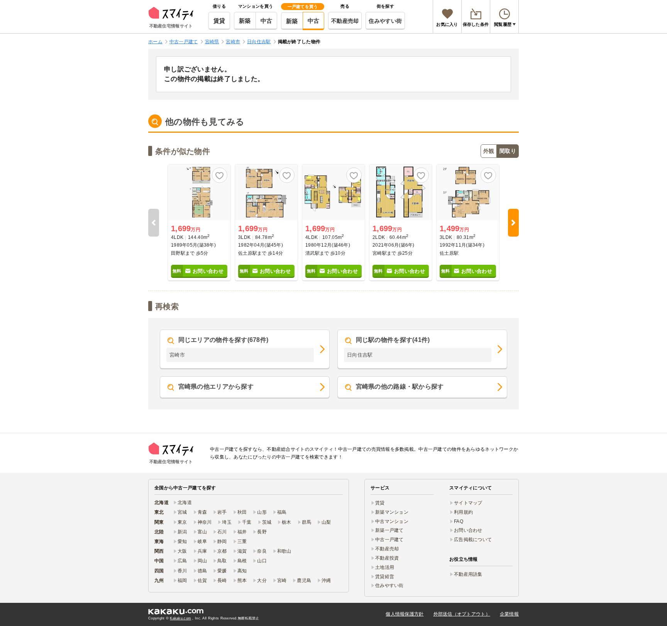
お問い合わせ (468, 530)
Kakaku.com (180, 618)
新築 (245, 20)
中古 (267, 20)
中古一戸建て (389, 539)
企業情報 (509, 614)
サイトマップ (468, 503)
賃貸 (219, 20)
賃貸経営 (384, 576)
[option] (199, 222)
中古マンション (391, 521)
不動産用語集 (468, 574)
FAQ (458, 521)
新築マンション (391, 512)
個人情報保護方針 (404, 614)
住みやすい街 (385, 21)
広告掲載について (473, 539)
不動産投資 (387, 558)
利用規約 (463, 512)
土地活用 (384, 567)
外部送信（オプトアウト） (461, 614)
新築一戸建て (389, 530)
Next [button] (513, 223)
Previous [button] (153, 223)
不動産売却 (345, 21)
